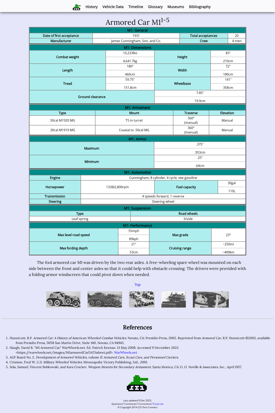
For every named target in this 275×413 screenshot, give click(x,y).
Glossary (155, 6)
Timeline (135, 6)
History (92, 6)
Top (137, 284)
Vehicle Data (113, 6)
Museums (175, 6)
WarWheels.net (125, 352)
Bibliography (200, 6)
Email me (158, 404)
